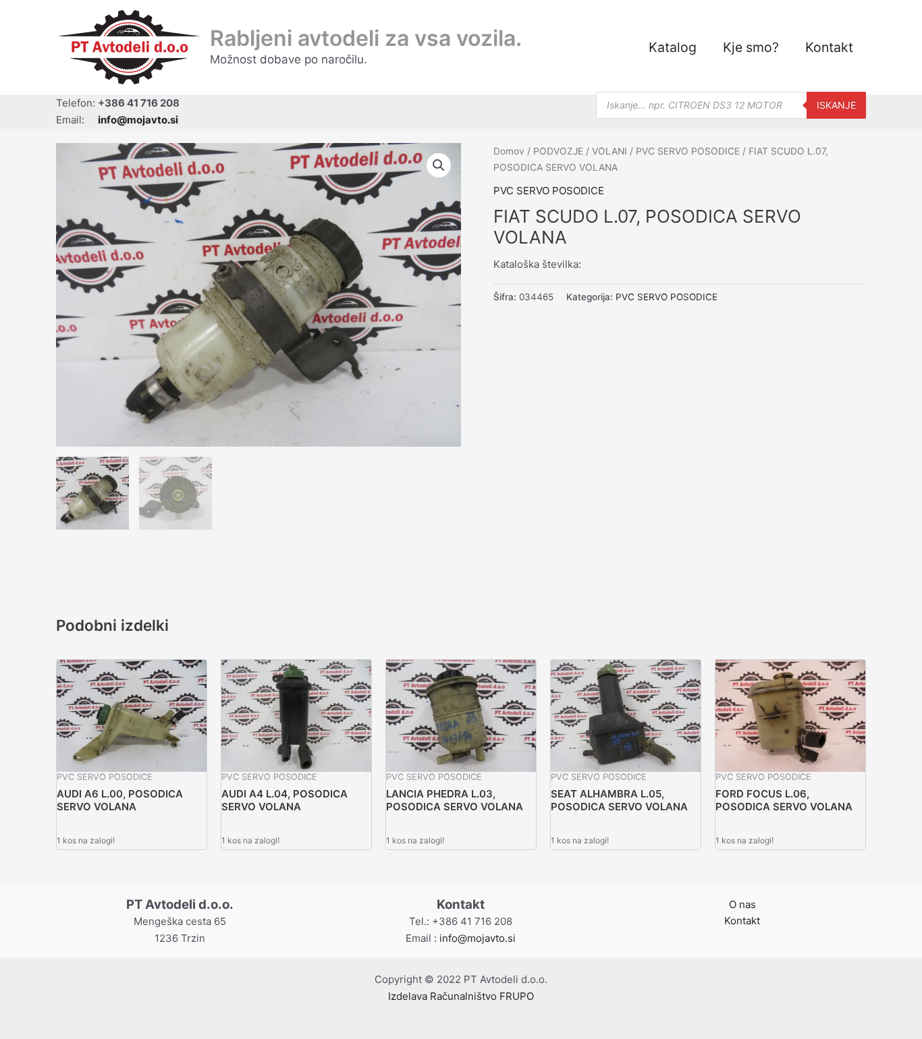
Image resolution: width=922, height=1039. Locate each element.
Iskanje (836, 105)
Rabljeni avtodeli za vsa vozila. (366, 38)
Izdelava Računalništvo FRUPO (461, 996)
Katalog (673, 47)
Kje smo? (751, 47)
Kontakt (829, 47)
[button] (439, 165)
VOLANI (609, 151)
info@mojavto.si (477, 938)
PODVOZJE (558, 151)
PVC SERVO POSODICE (688, 151)
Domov (508, 151)
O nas (742, 904)
